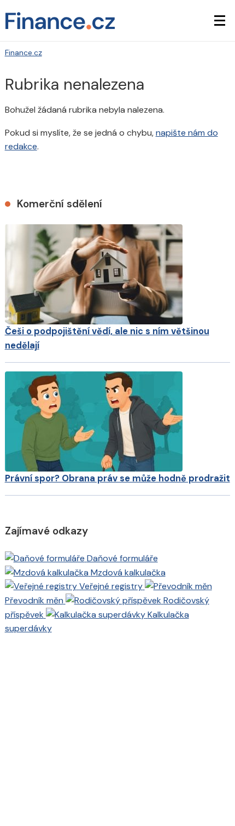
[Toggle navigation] (220, 21)
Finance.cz (23, 52)
